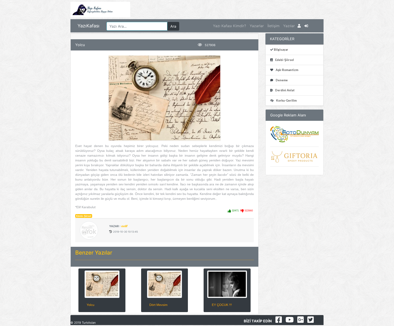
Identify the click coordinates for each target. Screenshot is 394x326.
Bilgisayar (280, 49)
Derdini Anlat (285, 90)
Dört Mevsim (158, 305)
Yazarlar (257, 26)
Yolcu (90, 305)
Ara (173, 26)
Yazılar (289, 26)
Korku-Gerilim (286, 100)
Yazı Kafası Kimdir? (229, 26)
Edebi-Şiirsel (83, 216)
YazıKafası (88, 26)
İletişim (273, 26)
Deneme (281, 80)
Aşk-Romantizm (286, 70)
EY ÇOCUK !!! (222, 305)
